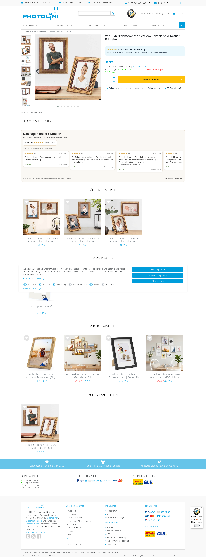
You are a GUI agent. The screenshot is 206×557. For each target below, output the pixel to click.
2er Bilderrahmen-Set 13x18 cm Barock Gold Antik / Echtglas (123, 240)
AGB (108, 534)
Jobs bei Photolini (113, 530)
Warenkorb (71, 510)
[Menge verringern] (114, 81)
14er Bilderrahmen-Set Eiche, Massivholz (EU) (82, 376)
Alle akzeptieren (158, 269)
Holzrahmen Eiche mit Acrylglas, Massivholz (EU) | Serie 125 (41, 376)
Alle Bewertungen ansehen (174, 178)
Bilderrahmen (29, 25)
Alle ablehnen (158, 281)
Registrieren (111, 510)
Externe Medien (80, 284)
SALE (182, 25)
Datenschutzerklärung (116, 537)
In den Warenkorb (150, 79)
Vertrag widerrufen (75, 527)
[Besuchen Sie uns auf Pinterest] (28, 537)
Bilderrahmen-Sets (63, 25)
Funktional (110, 284)
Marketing (61, 284)
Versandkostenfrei (161, 556)
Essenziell (32, 284)
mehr (143, 165)
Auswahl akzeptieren (158, 275)
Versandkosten (139, 66)
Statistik (46, 284)
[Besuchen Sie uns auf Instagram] (33, 537)
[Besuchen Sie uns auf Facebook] (39, 537)
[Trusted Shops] (131, 13)
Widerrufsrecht (73, 524)
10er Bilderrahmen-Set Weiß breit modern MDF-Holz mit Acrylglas (164, 376)
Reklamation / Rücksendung (79, 521)
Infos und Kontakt (74, 544)
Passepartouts (97, 25)
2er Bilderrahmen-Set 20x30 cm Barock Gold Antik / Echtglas (41, 240)
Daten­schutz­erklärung (34, 278)
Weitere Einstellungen (32, 288)
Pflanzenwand (128, 25)
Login (108, 514)
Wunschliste (26, 204)
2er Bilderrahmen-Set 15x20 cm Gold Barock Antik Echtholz (40, 446)
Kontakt (70, 531)
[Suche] (113, 13)
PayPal (96, 284)
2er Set (68, 32)
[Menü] (201, 508)
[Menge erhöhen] (114, 77)
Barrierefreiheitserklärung (117, 540)
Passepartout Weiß (41, 306)
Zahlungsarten (73, 514)
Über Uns (110, 527)
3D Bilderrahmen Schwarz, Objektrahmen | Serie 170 (123, 376)
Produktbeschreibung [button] (36, 121)
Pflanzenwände (33, 523)
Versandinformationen (76, 517)
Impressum (111, 544)
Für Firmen (158, 25)
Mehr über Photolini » (35, 532)
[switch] (197, 525)
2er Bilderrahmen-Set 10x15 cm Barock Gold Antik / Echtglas (82, 240)
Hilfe (69, 534)
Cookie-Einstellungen (115, 517)
